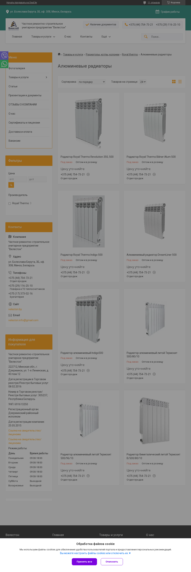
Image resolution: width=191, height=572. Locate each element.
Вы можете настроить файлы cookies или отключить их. (94, 553)
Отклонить (112, 561)
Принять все (84, 561)
